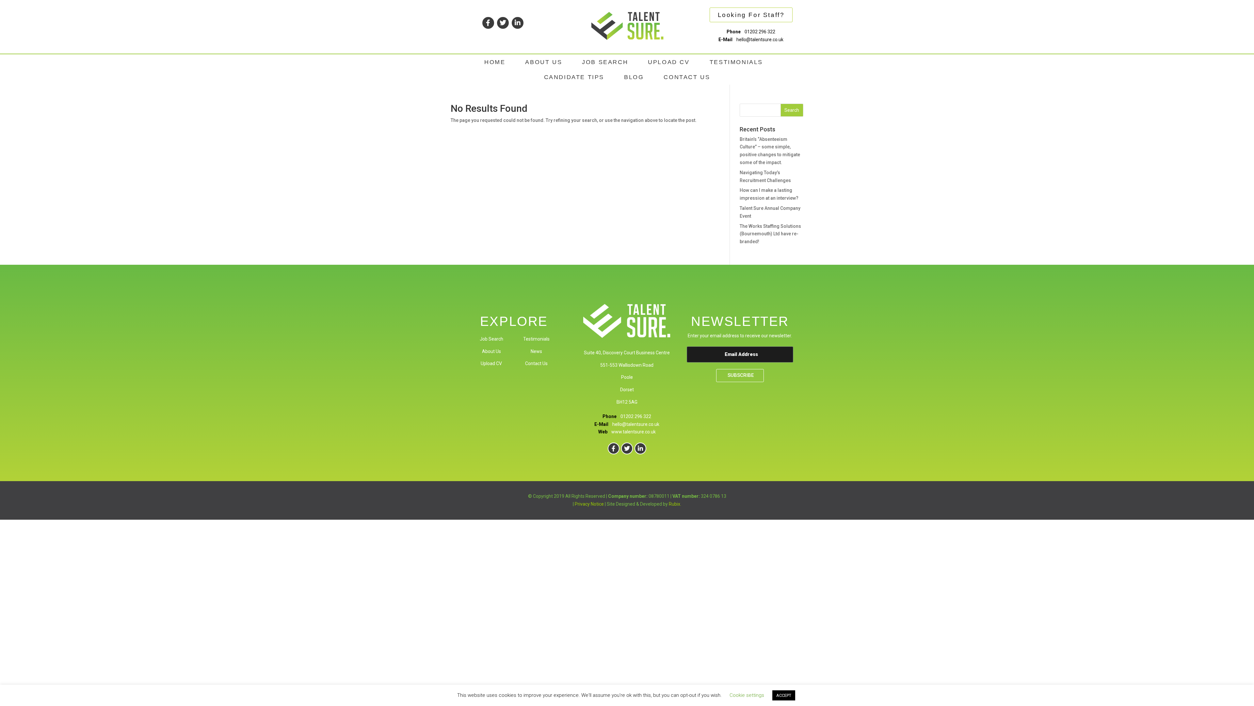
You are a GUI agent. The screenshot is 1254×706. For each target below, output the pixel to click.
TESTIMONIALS (736, 62)
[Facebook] (488, 22)
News (536, 351)
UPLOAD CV (668, 62)
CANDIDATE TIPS (574, 77)
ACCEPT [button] (783, 695)
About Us (491, 351)
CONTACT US (687, 77)
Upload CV (491, 363)
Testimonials (536, 339)
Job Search (491, 339)
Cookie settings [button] (747, 695)
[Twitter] (502, 22)
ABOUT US (543, 62)
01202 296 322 (760, 31)
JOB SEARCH (605, 62)
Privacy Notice (589, 504)
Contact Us (536, 363)
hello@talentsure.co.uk (759, 39)
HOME (494, 62)
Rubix (674, 504)
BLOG (634, 77)
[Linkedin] (517, 22)
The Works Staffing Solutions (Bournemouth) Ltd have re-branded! (770, 234)
